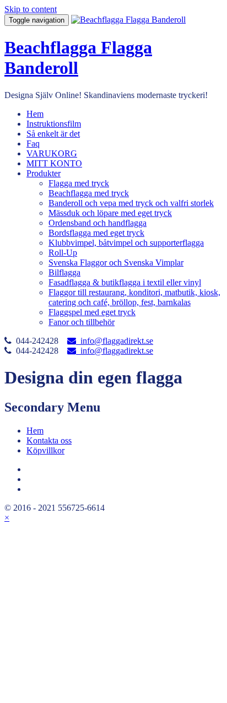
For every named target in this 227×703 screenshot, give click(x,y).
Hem (35, 113)
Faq (33, 143)
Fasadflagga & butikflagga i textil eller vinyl (124, 282)
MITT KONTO (54, 163)
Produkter (43, 173)
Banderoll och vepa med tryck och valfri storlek (131, 203)
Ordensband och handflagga (97, 223)
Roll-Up (62, 252)
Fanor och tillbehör (81, 322)
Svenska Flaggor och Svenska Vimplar (115, 262)
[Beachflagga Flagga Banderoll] (128, 19)
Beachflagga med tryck (88, 193)
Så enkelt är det (53, 133)
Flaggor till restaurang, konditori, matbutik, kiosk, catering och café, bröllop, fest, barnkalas (134, 297)
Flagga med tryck (78, 183)
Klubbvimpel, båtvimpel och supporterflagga (126, 242)
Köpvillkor (45, 450)
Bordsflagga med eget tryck (96, 232)
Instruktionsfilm (53, 123)
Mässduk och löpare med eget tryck (110, 213)
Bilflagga (64, 272)
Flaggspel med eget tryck (92, 312)
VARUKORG (51, 153)
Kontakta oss (49, 440)
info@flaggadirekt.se (114, 340)
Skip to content (30, 9)
